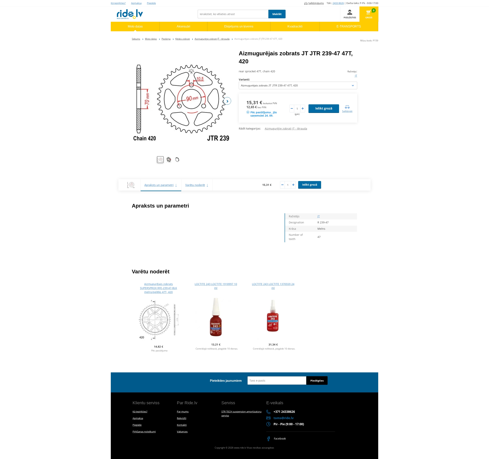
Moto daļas (151, 38)
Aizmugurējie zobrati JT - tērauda (212, 38)
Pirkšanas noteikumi (144, 431)
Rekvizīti (181, 418)
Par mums (183, 411)
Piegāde (151, 3)
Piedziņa (166, 38)
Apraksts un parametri (159, 185)
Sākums (136, 38)
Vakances (182, 431)
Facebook (279, 438)
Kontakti (182, 425)
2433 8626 (338, 3)
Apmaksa (136, 3)
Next (227, 101)
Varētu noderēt (195, 185)
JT (356, 75)
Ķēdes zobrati (182, 38)
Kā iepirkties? (118, 3)
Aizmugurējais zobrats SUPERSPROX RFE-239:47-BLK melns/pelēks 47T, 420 (158, 288)
